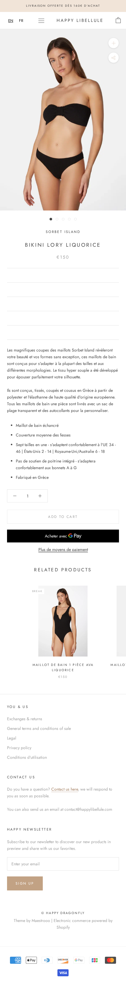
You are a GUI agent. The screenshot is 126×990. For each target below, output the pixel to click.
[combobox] (10, 20)
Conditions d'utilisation (27, 757)
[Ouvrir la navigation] (41, 20)
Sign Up (25, 883)
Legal (11, 738)
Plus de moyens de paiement (63, 549)
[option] (21, 20)
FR (21, 20)
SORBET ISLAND (63, 231)
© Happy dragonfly (63, 913)
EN (10, 20)
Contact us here (64, 789)
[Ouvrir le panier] (118, 20)
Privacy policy (19, 748)
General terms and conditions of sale (39, 728)
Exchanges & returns (24, 719)
